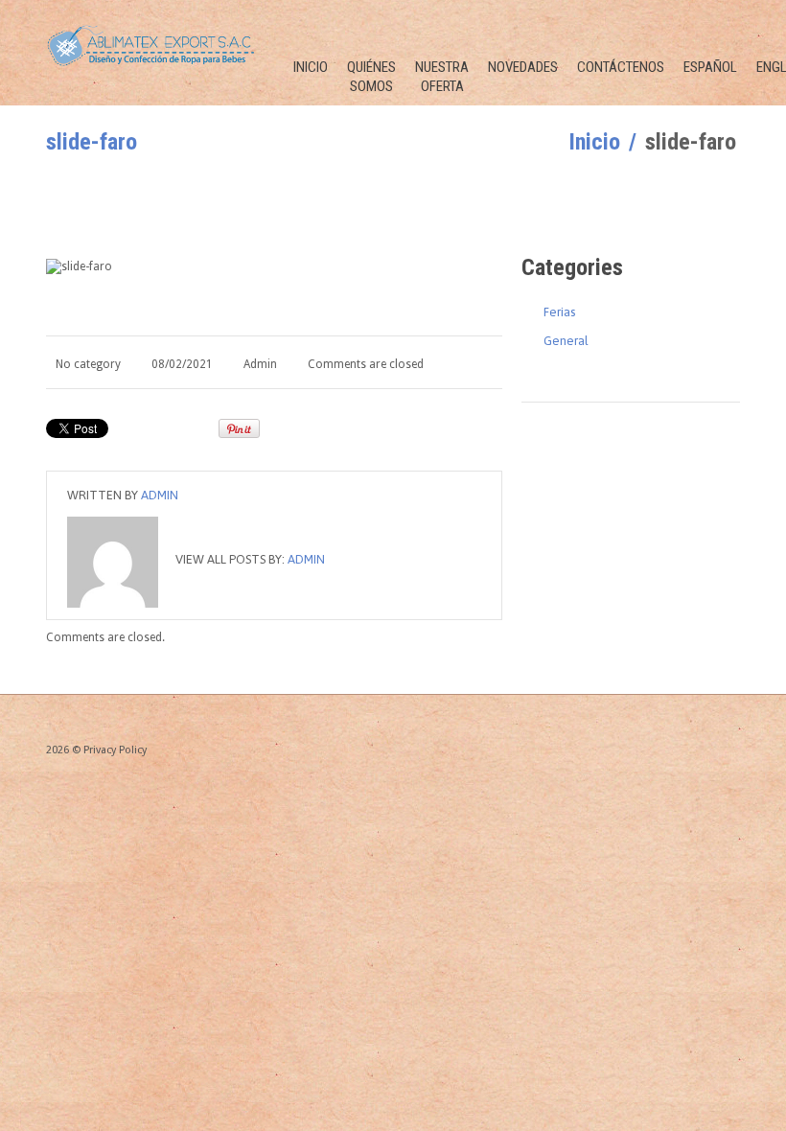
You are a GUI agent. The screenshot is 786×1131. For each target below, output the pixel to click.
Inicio (310, 67)
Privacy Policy (115, 750)
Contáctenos (620, 67)
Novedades (523, 67)
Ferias (559, 312)
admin (260, 364)
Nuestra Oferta (442, 76)
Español (710, 67)
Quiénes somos (371, 76)
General (566, 341)
